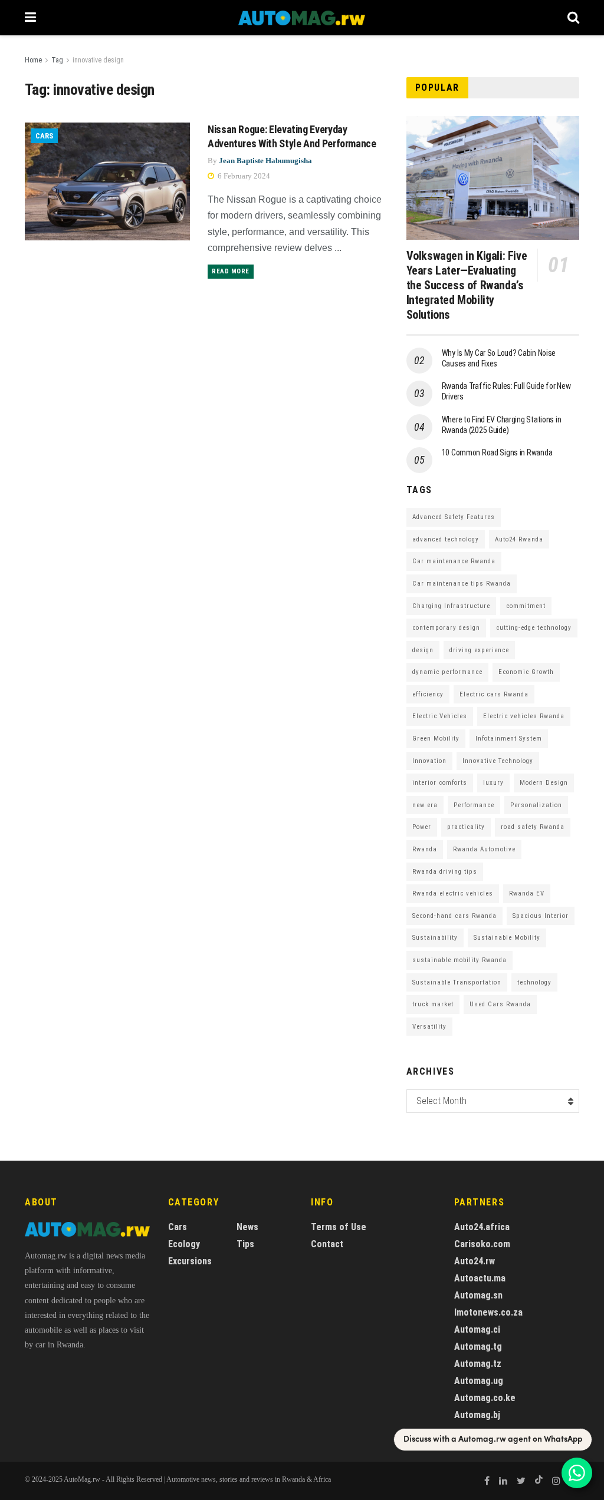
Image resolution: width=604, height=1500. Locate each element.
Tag (57, 60)
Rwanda (424, 849)
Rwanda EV (526, 893)
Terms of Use (338, 1227)
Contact (327, 1244)
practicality (466, 827)
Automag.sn (478, 1295)
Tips (245, 1244)
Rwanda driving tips (444, 871)
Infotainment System (508, 738)
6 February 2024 (243, 175)
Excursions (190, 1261)
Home (33, 60)
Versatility (429, 1026)
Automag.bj (477, 1414)
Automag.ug (478, 1380)
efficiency (428, 694)
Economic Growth (526, 672)
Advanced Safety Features (453, 517)
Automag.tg (478, 1346)
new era (425, 805)
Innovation (429, 761)
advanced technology (445, 539)
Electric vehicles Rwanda (523, 716)
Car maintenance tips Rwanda (461, 583)
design (423, 650)
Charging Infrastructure (451, 606)
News (247, 1227)
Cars (44, 135)
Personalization (536, 805)
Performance (474, 805)
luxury (493, 783)
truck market (433, 1004)
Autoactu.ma (479, 1278)
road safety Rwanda (532, 827)
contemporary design (446, 628)
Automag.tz (477, 1363)
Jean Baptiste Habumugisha (265, 160)
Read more (231, 271)
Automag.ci (477, 1329)
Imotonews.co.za (488, 1312)
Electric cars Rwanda (493, 694)
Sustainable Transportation (456, 982)
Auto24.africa (482, 1227)
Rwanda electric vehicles (452, 893)
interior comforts (439, 783)
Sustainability (435, 937)
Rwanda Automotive (484, 849)
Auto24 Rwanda (519, 539)
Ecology (184, 1244)
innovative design (98, 60)
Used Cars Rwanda (500, 1004)
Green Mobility (435, 738)
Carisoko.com (482, 1244)
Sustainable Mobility (507, 937)
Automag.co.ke (485, 1397)
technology (534, 982)
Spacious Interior (541, 916)
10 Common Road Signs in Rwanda (497, 452)
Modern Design (544, 783)
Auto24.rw (474, 1261)
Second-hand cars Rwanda (454, 916)
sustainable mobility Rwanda (459, 960)
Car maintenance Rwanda (453, 561)
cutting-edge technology (534, 628)
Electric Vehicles (439, 716)
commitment (526, 606)
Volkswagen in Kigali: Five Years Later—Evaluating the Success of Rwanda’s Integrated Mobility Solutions (466, 285)
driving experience (479, 650)
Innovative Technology (497, 761)
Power (421, 827)
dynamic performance (447, 672)
